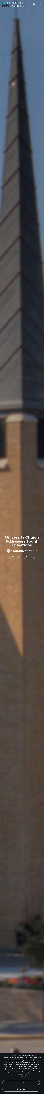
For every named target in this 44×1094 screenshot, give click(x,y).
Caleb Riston (18, 551)
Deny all (21, 1089)
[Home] (14, 4)
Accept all (21, 1082)
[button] (15, 557)
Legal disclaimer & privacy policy (22, 1074)
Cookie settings (22, 1076)
